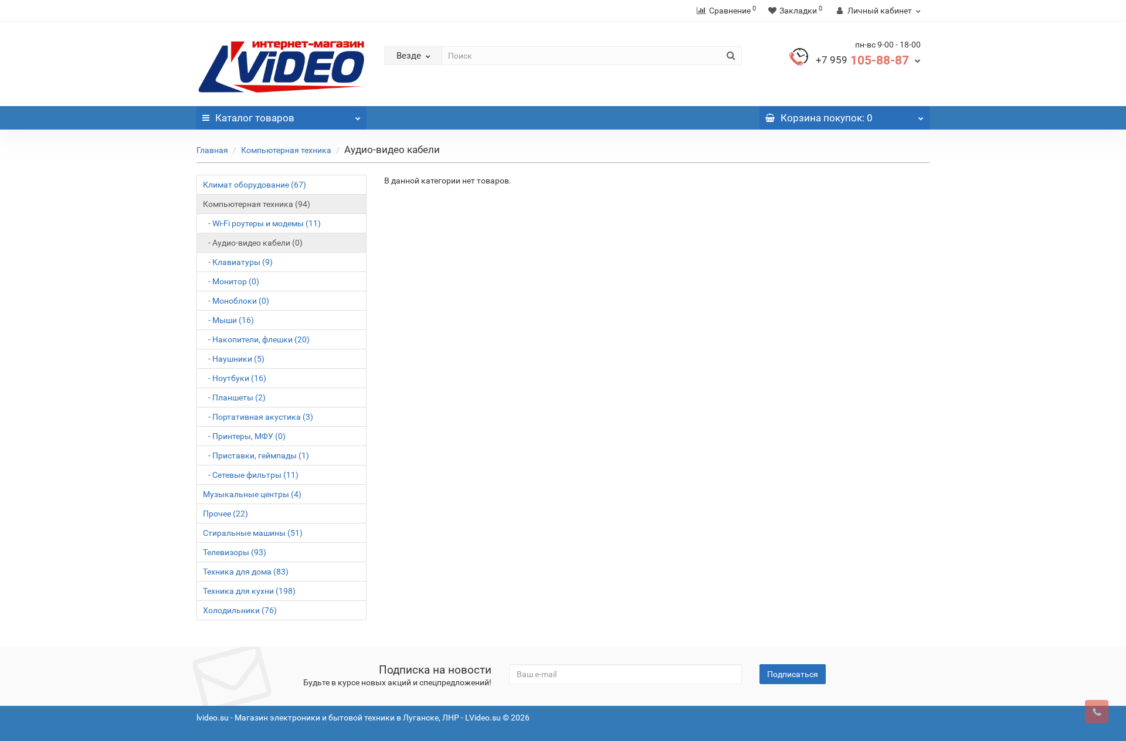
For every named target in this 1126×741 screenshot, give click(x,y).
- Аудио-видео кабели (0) (253, 242)
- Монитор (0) (231, 281)
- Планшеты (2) (234, 397)
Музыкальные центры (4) (252, 494)
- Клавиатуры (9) (238, 262)
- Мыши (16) (228, 320)
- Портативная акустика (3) (258, 417)
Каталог (254, 118)
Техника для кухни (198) (249, 591)
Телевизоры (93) (234, 552)
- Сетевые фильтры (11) (251, 475)
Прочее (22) (225, 513)
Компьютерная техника (286, 150)
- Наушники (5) (233, 358)
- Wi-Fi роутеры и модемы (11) (262, 223)
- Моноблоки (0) (236, 300)
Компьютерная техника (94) (256, 204)
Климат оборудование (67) (254, 184)
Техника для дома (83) (246, 571)
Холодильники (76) (240, 610)
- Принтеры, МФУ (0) (244, 436)
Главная (212, 150)
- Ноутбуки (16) (234, 378)
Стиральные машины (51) (253, 533)
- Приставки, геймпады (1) (256, 455)
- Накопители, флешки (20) (256, 339)
